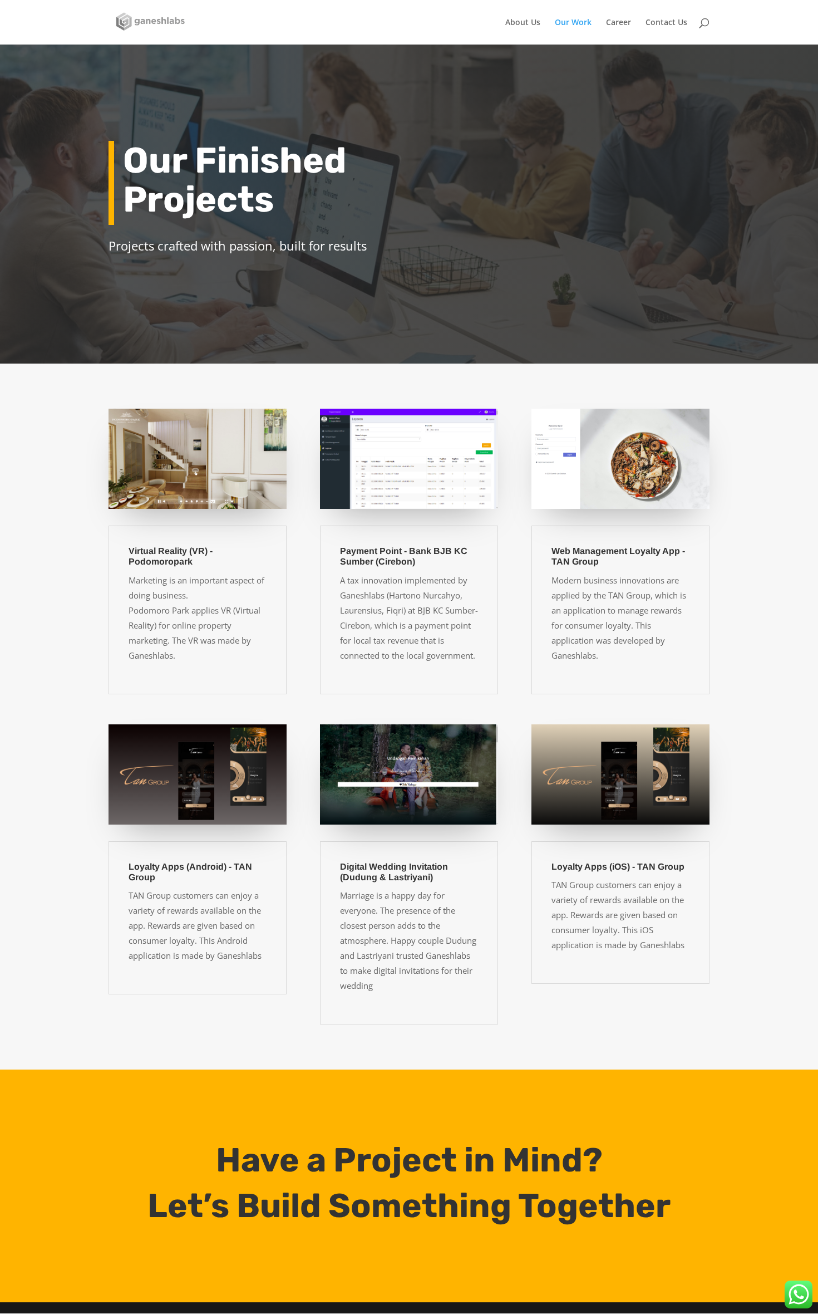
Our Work (573, 22)
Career (618, 22)
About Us (522, 22)
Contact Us (666, 22)
